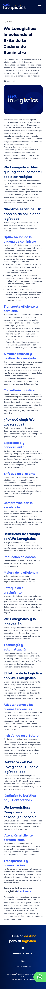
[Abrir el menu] (39, 7)
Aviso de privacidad (23, 966)
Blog (23, 961)
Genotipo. (31, 979)
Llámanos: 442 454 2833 (23, 953)
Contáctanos (21, 800)
